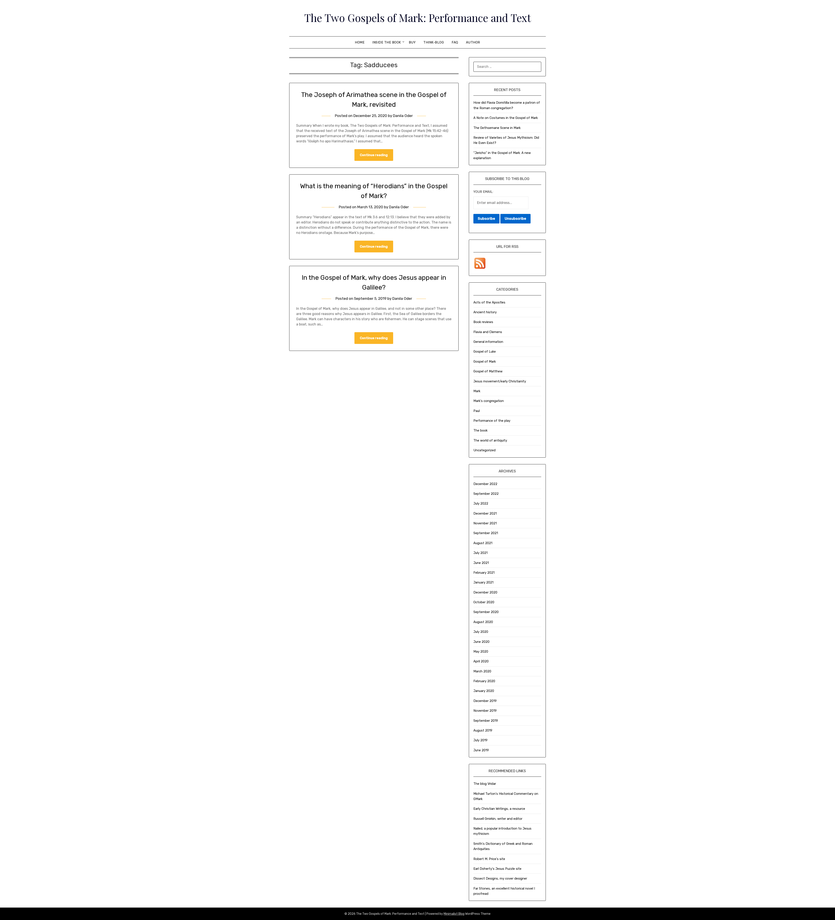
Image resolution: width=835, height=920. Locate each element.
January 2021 (483, 582)
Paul (476, 411)
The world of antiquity (490, 440)
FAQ (455, 42)
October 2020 (483, 602)
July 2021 (480, 553)
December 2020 (485, 592)
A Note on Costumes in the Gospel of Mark (505, 118)
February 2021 (483, 573)
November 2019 (485, 711)
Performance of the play (491, 421)
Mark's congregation (488, 401)
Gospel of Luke (484, 351)
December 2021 (485, 513)
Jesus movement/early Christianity (499, 381)
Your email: (483, 192)
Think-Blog (433, 42)
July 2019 (480, 740)
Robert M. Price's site (489, 859)
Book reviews (483, 322)
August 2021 (482, 543)
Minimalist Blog (454, 914)
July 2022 (480, 503)
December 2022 (485, 484)
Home (359, 42)
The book (480, 430)
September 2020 (486, 612)
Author (473, 42)
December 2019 (485, 701)
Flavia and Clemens (487, 332)
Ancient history (485, 312)
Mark (476, 391)
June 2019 (481, 750)
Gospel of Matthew (488, 371)
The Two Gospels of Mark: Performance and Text (417, 18)
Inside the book (386, 42)
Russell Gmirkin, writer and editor (497, 819)
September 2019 (485, 721)
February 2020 (484, 681)
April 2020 (481, 661)
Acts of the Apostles (489, 302)
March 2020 (482, 671)
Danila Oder (403, 115)
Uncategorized (484, 450)
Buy (412, 42)
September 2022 (486, 494)
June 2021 (481, 563)
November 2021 (485, 523)
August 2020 (483, 622)
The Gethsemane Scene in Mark (497, 128)
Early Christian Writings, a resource (499, 809)
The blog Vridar (484, 784)
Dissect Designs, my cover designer (500, 878)
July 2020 (480, 632)
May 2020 (480, 651)
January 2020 (483, 691)
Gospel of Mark (484, 361)
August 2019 (482, 730)
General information (488, 342)
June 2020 (481, 642)
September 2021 (485, 533)
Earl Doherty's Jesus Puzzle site (497, 869)
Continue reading (374, 155)
